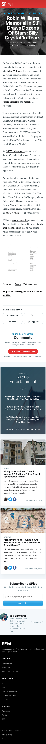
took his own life (20, 220)
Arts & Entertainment (15, 13)
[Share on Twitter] (10, 499)
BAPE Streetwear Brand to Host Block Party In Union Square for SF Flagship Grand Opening (23, 419)
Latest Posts (7, 663)
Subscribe (23, 603)
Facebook (6, 711)
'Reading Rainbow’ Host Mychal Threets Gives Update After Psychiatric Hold (23, 397)
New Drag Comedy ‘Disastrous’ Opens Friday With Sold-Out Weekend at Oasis (23, 408)
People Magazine (11, 101)
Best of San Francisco (10, 671)
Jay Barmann (35, 13)
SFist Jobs (6, 667)
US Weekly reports (15, 151)
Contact (5, 699)
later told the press (12, 227)
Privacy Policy (7, 735)
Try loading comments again (23, 351)
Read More (37, 623)
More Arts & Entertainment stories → (23, 429)
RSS (3, 719)
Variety (27, 101)
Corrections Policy (9, 695)
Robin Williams (14, 70)
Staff (4, 687)
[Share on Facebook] (14, 499)
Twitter (4, 715)
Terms (4, 739)
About (4, 683)
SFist (6, 643)
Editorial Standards (9, 691)
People (18, 284)
